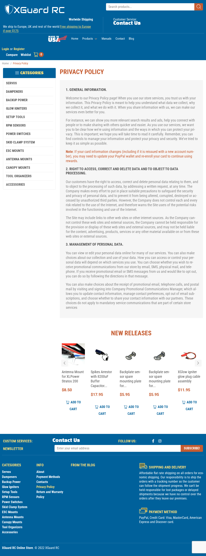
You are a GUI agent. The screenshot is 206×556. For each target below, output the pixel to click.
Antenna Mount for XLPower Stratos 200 (72, 376)
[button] (90, 39)
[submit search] (198, 6)
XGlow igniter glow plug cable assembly (189, 376)
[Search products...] (150, 6)
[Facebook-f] (153, 441)
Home (5, 63)
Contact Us (127, 23)
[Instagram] (160, 441)
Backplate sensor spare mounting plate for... (130, 379)
